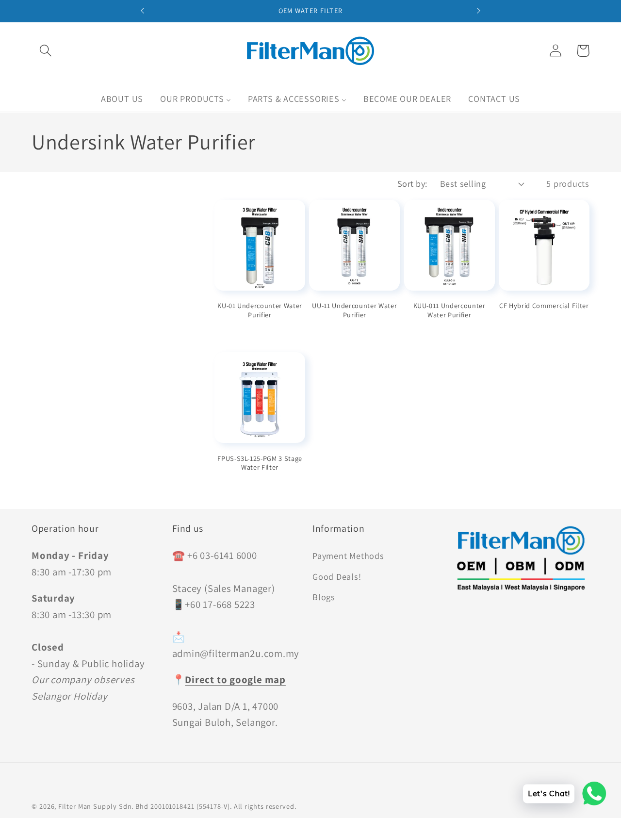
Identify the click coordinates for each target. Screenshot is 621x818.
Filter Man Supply (87, 806)
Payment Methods (348, 555)
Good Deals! (336, 576)
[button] (45, 51)
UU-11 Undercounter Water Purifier (354, 310)
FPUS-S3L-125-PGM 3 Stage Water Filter (259, 463)
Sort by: (412, 183)
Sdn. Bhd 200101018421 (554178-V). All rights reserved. (207, 806)
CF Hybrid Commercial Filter (544, 305)
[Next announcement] (478, 10)
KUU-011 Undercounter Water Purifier (449, 310)
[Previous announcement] (142, 10)
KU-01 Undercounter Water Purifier (259, 310)
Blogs (323, 597)
